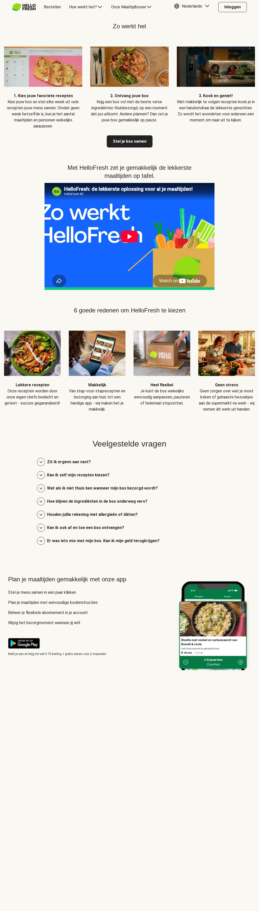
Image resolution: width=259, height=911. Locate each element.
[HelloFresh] (24, 7)
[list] (129, 83)
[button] (193, 7)
